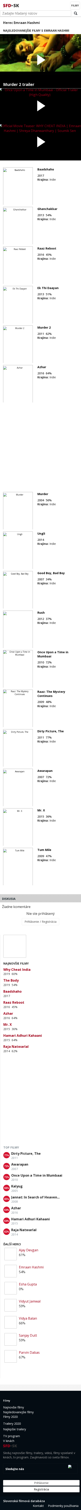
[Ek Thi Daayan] (18, 305)
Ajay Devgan (28, 1250)
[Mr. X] (18, 827)
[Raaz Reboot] (18, 265)
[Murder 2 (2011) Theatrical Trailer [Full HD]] (40, 61)
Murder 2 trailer (18, 84)
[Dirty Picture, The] (18, 748)
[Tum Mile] (18, 867)
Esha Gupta (28, 1284)
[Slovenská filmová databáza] (11, 5)
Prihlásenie (41, 1483)
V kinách (8, 1441)
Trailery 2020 (12, 1424)
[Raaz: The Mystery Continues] (18, 709)
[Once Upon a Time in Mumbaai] (18, 669)
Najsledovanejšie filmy (18, 1412)
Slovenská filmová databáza (24, 1501)
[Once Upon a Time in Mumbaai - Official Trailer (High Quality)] (40, 106)
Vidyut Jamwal (29, 1301)
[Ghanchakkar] (18, 226)
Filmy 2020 (10, 1417)
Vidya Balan (28, 1318)
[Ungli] (18, 550)
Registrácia (41, 1489)
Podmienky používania (63, 1506)
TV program (11, 1436)
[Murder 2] (18, 344)
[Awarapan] (18, 788)
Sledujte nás (14, 1469)
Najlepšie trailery (14, 1429)
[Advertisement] (40, 445)
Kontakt (38, 1506)
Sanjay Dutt (28, 1335)
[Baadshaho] (18, 186)
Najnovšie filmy (13, 1407)
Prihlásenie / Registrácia (40, 922)
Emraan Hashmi (31, 1267)
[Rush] (18, 629)
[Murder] (18, 511)
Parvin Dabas (29, 1352)
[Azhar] (18, 384)
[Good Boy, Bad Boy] (18, 590)
